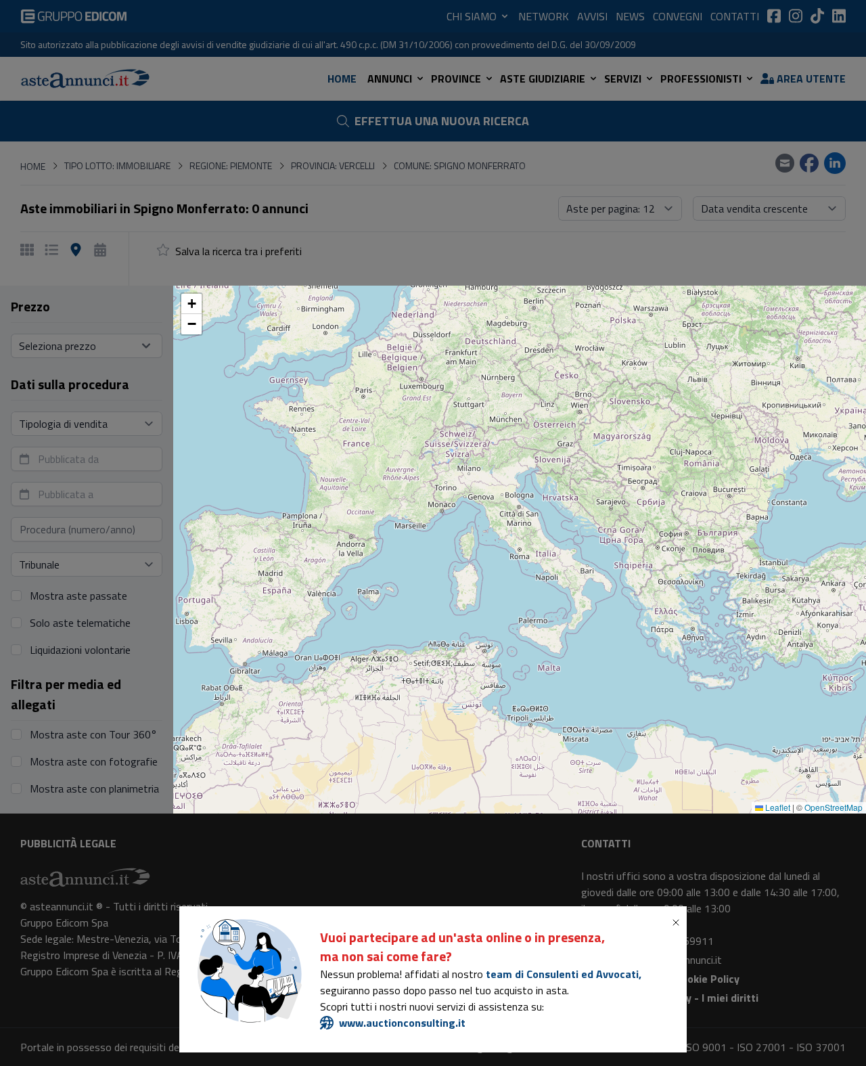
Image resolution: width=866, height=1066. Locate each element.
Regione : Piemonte (426, 469)
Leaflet (776, 807)
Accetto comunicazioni (319, 627)
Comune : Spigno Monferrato (319, 496)
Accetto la (323, 600)
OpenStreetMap (833, 807)
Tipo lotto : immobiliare (308, 469)
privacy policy (348, 600)
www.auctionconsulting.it (402, 1023)
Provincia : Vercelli (533, 469)
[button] (191, 304)
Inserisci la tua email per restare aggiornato (358, 543)
